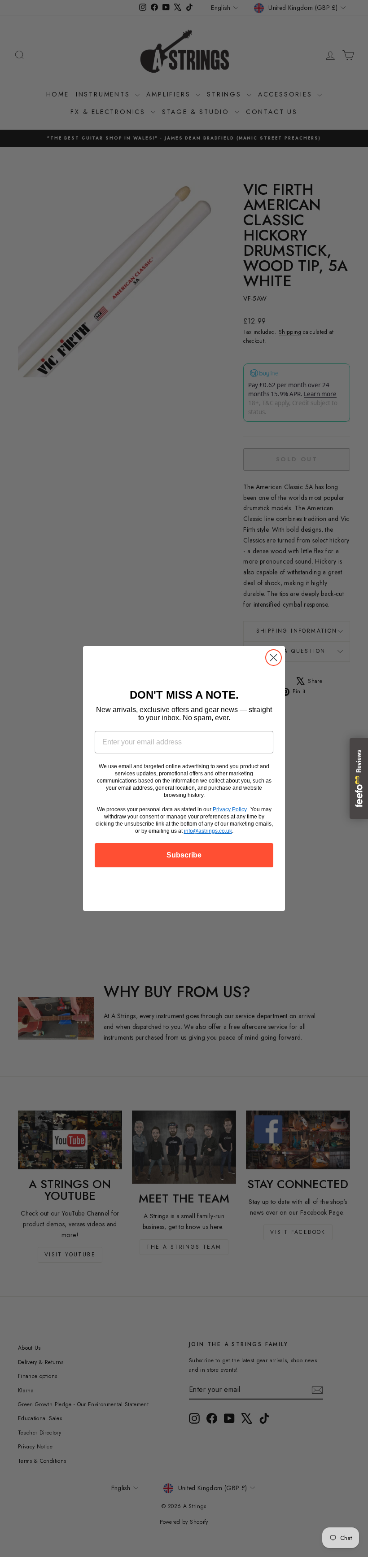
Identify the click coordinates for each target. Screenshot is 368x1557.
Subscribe (184, 855)
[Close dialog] (273, 657)
